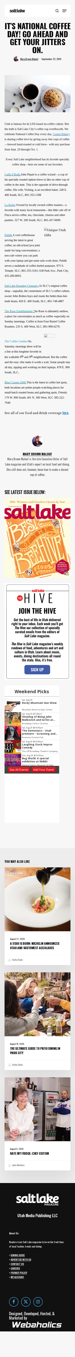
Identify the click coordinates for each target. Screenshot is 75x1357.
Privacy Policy (19, 1272)
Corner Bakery (61, 134)
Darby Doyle (17, 959)
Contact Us (17, 1264)
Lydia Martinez (18, 1165)
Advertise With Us (21, 1259)
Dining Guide (18, 1255)
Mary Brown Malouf (29, 59)
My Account (17, 1277)
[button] (64, 11)
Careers (15, 1268)
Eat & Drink (16, 873)
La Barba (10, 204)
